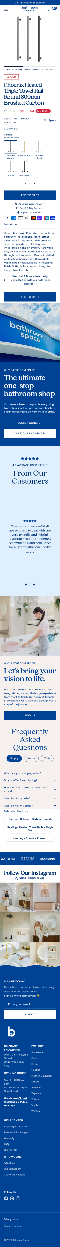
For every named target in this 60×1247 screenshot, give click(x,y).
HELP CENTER (13, 1120)
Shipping (14, 758)
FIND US (30, 715)
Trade (47, 758)
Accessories (38, 1052)
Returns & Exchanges (16, 1132)
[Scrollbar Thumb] (13, 66)
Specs (52, 120)
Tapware (36, 1093)
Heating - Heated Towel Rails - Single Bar (30, 828)
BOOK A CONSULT (30, 423)
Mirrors (35, 1081)
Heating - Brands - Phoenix (27, 69)
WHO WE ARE (13, 1157)
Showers (36, 1087)
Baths (34, 1064)
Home (7, 69)
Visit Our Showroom (30, 433)
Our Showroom (12, 1169)
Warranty (9, 1138)
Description (11, 224)
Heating (35, 1070)
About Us (9, 1163)
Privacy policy (11, 1219)
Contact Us (10, 1150)
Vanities (35, 1105)
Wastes (35, 1111)
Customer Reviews (14, 1174)
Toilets (35, 1099)
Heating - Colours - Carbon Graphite (30, 819)
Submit (30, 1014)
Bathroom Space (20, 1240)
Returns (31, 758)
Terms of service (12, 1226)
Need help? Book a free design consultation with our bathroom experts (30, 279)
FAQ (6, 1144)
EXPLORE (37, 1046)
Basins (34, 1058)
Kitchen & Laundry (41, 1075)
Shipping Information (16, 1126)
